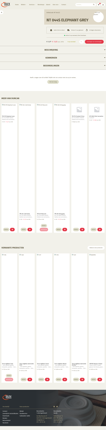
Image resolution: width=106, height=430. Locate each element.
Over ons (55, 4)
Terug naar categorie (98, 17)
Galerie (48, 4)
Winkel (23, 4)
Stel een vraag (53, 82)
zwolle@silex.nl (58, 420)
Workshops (41, 4)
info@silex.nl (40, 420)
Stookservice (23, 413)
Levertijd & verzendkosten (10, 413)
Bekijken (6, 229)
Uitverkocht (44, 229)
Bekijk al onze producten (96, 247)
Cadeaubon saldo (25, 416)
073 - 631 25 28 (41, 422)
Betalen (5, 418)
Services (31, 4)
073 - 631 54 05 (58, 422)
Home (17, 4)
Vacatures (5, 423)
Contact (63, 4)
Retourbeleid (6, 420)
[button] (12, 229)
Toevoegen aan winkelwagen (94, 41)
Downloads (6, 416)
